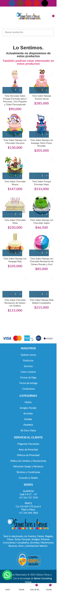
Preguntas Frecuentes (28, 444)
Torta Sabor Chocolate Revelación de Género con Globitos (15, 303)
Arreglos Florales (28, 408)
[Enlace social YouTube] (28, 3)
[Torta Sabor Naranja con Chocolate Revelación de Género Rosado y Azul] (41, 243)
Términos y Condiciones (28, 472)
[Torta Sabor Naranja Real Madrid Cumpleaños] (41, 285)
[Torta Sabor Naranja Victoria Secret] (41, 80)
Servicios (28, 366)
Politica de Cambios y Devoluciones (28, 461)
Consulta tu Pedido (28, 478)
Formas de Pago (28, 378)
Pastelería (28, 425)
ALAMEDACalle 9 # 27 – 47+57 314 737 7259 (28, 494)
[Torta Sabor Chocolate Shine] (15, 205)
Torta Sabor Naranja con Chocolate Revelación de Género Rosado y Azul (41, 262)
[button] (7, 575)
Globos (28, 402)
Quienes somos (28, 355)
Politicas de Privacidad (28, 455)
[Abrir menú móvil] (4, 17)
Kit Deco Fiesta (28, 431)
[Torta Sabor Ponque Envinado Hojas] (41, 166)
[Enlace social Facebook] (12, 3)
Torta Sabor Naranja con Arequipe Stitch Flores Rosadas (41, 143)
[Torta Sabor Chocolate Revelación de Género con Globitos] (15, 285)
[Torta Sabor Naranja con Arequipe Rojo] (15, 243)
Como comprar (28, 372)
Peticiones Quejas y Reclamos (28, 466)
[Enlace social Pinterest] (36, 3)
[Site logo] (28, 17)
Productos (28, 361)
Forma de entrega (28, 383)
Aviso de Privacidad (28, 450)
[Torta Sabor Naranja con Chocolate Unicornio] (15, 125)
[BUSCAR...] (50, 32)
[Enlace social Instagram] (20, 3)
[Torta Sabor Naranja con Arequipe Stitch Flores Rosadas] (41, 125)
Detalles (28, 419)
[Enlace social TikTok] (44, 3)
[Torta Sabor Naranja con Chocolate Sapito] (41, 205)
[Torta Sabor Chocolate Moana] (15, 166)
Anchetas (28, 414)
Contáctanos (28, 389)
